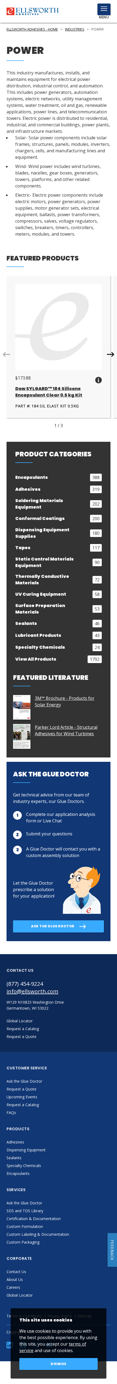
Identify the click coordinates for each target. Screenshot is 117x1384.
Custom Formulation (25, 1226)
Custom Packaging (23, 1242)
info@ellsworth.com (32, 991)
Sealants (14, 1157)
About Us (15, 1279)
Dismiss (58, 1364)
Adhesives (15, 1142)
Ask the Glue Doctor (24, 1081)
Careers (13, 1287)
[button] (110, 354)
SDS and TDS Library (25, 1210)
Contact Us (16, 1271)
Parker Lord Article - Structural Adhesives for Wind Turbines (66, 730)
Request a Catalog (23, 1104)
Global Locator (20, 1295)
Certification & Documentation (34, 1218)
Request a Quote (21, 1089)
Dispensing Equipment (26, 1149)
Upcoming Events (22, 1096)
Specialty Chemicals (24, 1165)
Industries (74, 29)
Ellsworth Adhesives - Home (32, 29)
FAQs (11, 1112)
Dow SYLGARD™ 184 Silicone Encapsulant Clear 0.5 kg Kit (48, 391)
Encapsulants (18, 1173)
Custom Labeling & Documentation (38, 1234)
